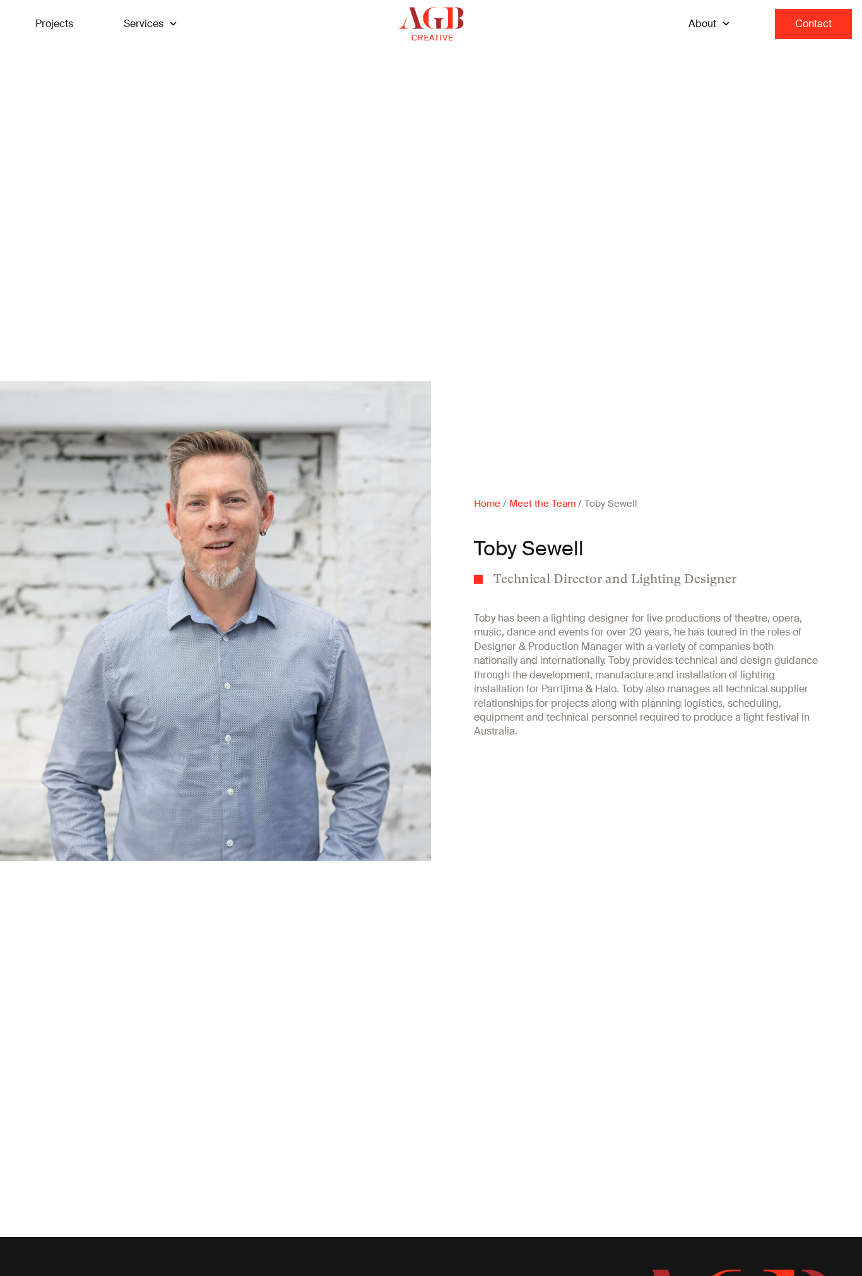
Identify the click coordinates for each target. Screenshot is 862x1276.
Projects (54, 24)
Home (487, 503)
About (702, 24)
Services (143, 24)
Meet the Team (542, 503)
